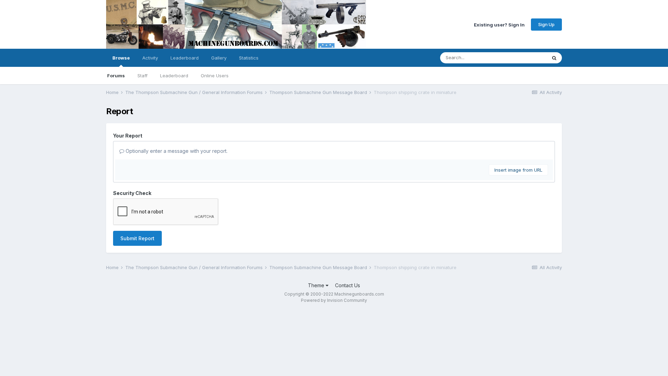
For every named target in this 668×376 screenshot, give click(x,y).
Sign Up (546, 24)
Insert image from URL (518, 170)
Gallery (218, 58)
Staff (142, 75)
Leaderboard (174, 75)
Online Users (215, 75)
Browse (121, 58)
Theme (317, 285)
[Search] (554, 57)
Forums (116, 75)
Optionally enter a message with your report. (176, 151)
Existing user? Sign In (499, 24)
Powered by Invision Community (334, 300)
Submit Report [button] (137, 238)
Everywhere (525, 57)
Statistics (249, 58)
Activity (150, 58)
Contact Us (347, 285)
